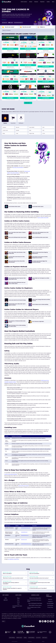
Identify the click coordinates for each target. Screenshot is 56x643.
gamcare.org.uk (24, 539)
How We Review (50, 603)
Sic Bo (18, 602)
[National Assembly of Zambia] (14, 632)
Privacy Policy (50, 607)
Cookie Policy (29, 641)
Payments (42, 1)
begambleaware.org (24, 535)
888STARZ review (28, 66)
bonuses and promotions (18, 167)
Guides (48, 1)
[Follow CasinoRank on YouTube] (47, 621)
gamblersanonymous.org (25, 527)
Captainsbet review (10, 66)
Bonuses (36, 1)
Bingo (18, 598)
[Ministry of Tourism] (8, 632)
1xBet (5, 598)
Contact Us (50, 601)
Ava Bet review (45, 50)
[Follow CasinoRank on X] (45, 621)
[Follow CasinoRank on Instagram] (42, 621)
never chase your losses (23, 485)
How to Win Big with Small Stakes (35, 603)
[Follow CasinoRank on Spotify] (50, 621)
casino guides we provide (43, 217)
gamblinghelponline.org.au (26, 543)
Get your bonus (10, 48)
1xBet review (28, 50)
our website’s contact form (13, 559)
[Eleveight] (30, 632)
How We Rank (50, 605)
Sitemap (43, 641)
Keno (18, 600)
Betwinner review (10, 50)
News (53, 1)
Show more (27, 102)
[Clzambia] (21, 632)
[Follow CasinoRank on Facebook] (39, 621)
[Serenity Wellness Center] (42, 632)
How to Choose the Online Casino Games (34, 600)
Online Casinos (24, 1)
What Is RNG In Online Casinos (35, 605)
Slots (18, 604)
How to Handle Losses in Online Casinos (33, 608)
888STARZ (6, 600)
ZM (3, 621)
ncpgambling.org (24, 532)
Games (30, 1)
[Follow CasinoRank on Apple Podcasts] (53, 621)
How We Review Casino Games (17, 606)
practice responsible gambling (10, 474)
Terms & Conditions (14, 641)
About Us (50, 599)
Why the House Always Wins (35, 598)
